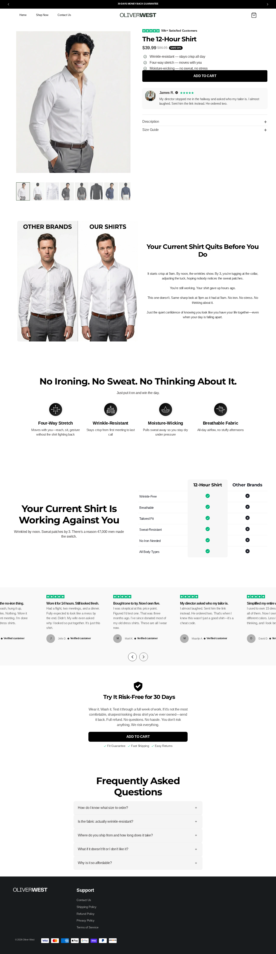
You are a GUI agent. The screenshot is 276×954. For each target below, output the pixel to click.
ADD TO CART (138, 736)
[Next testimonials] (143, 657)
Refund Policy (85, 913)
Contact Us (84, 900)
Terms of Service (87, 927)
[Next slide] (267, 4)
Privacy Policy (85, 920)
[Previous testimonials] (132, 657)
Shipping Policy (86, 907)
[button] (253, 15)
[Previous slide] (8, 4)
